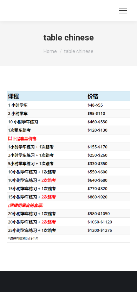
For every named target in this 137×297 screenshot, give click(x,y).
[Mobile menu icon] (123, 11)
